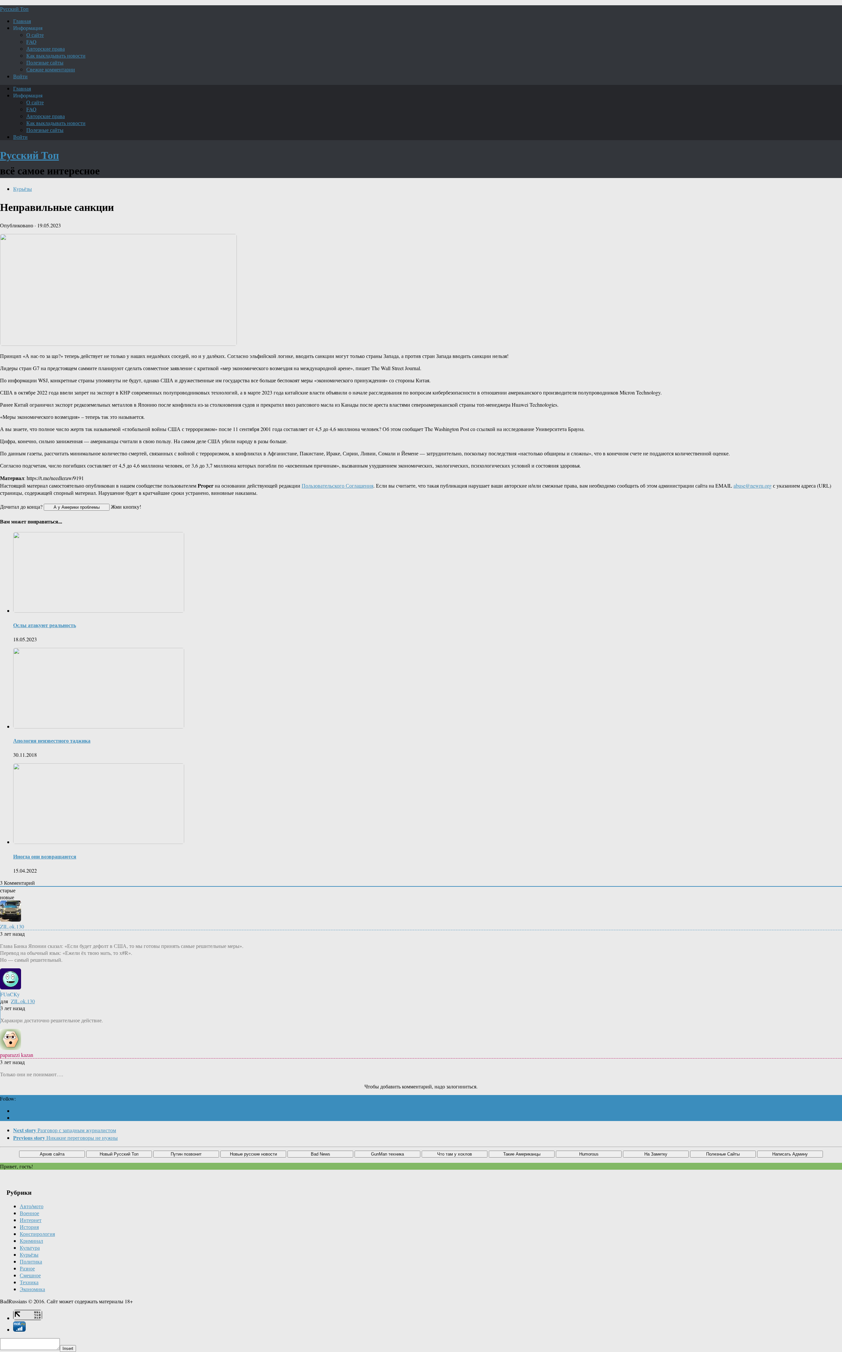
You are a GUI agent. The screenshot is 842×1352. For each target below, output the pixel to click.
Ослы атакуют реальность (44, 625)
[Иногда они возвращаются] (98, 841)
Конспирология (37, 1233)
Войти (20, 76)
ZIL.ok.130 (23, 1001)
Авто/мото (31, 1206)
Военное (29, 1213)
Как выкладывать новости (56, 55)
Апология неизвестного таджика (51, 740)
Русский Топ (14, 8)
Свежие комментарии (50, 69)
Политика (31, 1261)
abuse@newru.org (752, 485)
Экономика (32, 1289)
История (29, 1226)
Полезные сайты (44, 62)
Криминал (31, 1240)
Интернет (30, 1219)
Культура (30, 1247)
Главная (22, 20)
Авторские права (45, 48)
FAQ (31, 41)
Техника (29, 1282)
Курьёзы (22, 188)
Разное (27, 1268)
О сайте (35, 34)
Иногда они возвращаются (44, 856)
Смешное (30, 1275)
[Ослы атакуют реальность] (98, 610)
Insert (67, 1348)
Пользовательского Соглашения (337, 485)
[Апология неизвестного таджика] (98, 726)
